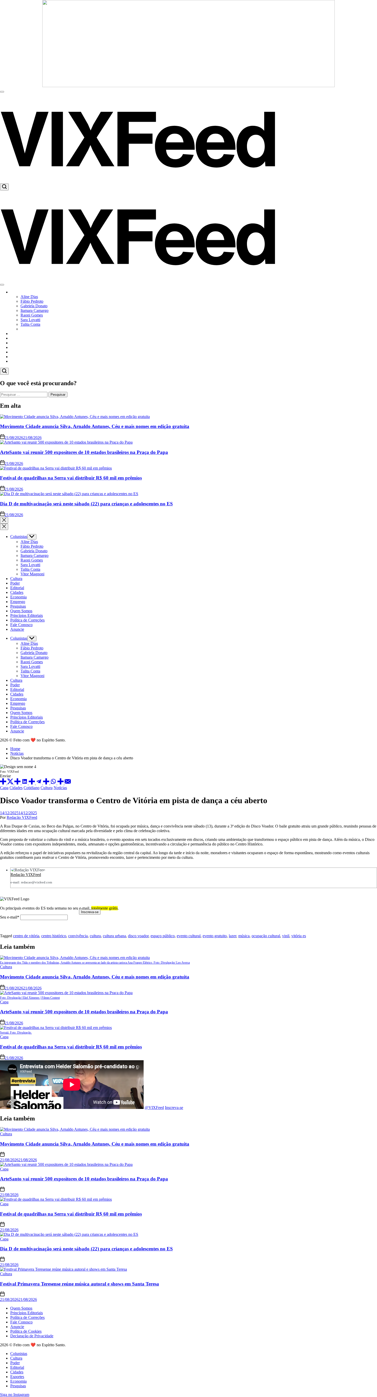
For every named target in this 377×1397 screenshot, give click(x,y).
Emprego (17, 601)
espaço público (163, 936)
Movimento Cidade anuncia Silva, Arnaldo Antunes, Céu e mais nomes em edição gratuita (94, 426)
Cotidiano (31, 788)
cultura (95, 936)
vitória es (298, 936)
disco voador (138, 936)
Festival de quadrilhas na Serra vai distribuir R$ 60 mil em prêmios (71, 478)
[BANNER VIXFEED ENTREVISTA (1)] (188, 86)
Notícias (60, 788)
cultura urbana (114, 936)
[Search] (4, 186)
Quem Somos (21, 611)
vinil (285, 936)
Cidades (16, 347)
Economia (18, 356)
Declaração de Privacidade (31, 1336)
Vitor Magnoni (32, 329)
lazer (232, 936)
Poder (15, 338)
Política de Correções (27, 620)
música (244, 936)
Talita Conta (30, 324)
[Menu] (2, 92)
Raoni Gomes (32, 315)
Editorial (17, 343)
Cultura (16, 333)
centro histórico (53, 936)
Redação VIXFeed (22, 817)
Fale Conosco (21, 625)
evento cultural (189, 936)
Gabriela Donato (34, 306)
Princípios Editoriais (26, 615)
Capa (4, 788)
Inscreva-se (174, 1107)
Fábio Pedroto (32, 301)
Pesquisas (18, 361)
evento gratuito (215, 936)
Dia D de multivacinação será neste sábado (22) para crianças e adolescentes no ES (86, 503)
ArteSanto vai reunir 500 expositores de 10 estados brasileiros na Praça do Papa (84, 452)
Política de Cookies (26, 1331)
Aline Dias (29, 296)
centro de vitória (26, 936)
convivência (78, 936)
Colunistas (18, 292)
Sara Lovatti (30, 320)
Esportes (17, 352)
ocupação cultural (266, 936)
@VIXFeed (154, 1107)
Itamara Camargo (34, 310)
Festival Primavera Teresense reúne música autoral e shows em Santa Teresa (79, 1284)
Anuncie (17, 629)
